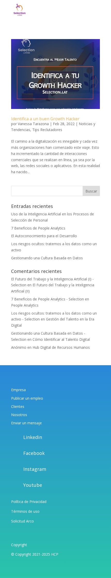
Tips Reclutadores (47, 129)
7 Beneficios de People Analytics (38, 228)
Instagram (34, 469)
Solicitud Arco (22, 521)
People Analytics (24, 305)
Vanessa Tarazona (33, 123)
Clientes (17, 406)
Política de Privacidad (28, 501)
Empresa (18, 389)
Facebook (34, 453)
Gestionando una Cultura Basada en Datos (47, 257)
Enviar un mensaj (25, 422)
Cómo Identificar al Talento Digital (61, 339)
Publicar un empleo (27, 398)
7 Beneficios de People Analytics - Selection (47, 299)
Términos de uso (25, 511)
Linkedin (32, 437)
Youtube (32, 485)
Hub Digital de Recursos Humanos (61, 347)
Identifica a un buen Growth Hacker (45, 119)
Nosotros (19, 414)
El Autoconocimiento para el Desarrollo (44, 235)
